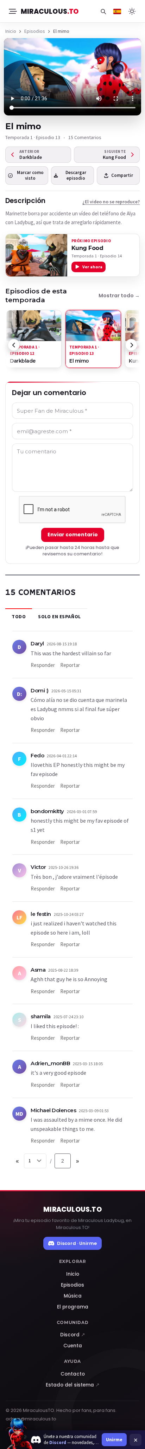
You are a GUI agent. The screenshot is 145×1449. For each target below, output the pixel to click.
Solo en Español (59, 616)
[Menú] (12, 11)
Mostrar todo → (119, 295)
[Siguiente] (131, 345)
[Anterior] (14, 345)
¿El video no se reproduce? (111, 201)
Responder (43, 665)
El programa (72, 1307)
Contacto (73, 1374)
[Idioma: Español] (117, 11)
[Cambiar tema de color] (132, 11)
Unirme (114, 1439)
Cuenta (72, 1345)
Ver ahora (92, 266)
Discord (72, 1334)
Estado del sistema (73, 1385)
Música (73, 1296)
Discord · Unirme (77, 1243)
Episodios (34, 31)
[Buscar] (103, 11)
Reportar (70, 665)
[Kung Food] (36, 255)
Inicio (10, 31)
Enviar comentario (73, 534)
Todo (19, 616)
